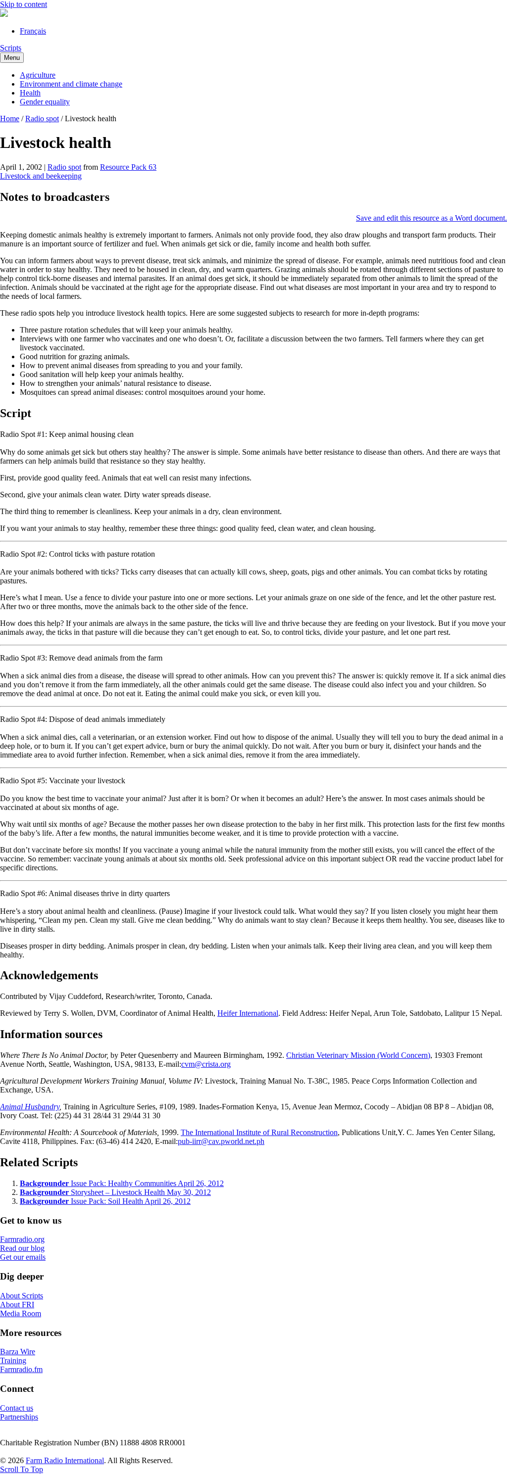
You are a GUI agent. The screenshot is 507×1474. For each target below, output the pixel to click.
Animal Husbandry (29, 1106)
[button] (21, 1469)
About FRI (17, 1304)
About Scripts (21, 1295)
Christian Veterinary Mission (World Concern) (358, 1055)
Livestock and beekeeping (41, 176)
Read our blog (22, 1248)
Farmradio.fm (21, 1369)
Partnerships (19, 1417)
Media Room (20, 1313)
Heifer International (247, 1013)
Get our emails (23, 1257)
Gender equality (45, 101)
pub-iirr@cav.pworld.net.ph (221, 1141)
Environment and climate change (71, 84)
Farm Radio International (65, 1460)
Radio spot (42, 118)
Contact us (16, 1408)
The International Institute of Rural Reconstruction (259, 1132)
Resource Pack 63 (128, 167)
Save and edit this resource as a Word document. (431, 218)
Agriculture (37, 75)
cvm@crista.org (206, 1064)
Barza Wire (17, 1351)
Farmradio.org (22, 1239)
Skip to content (23, 4)
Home (9, 118)
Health (30, 93)
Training (13, 1360)
